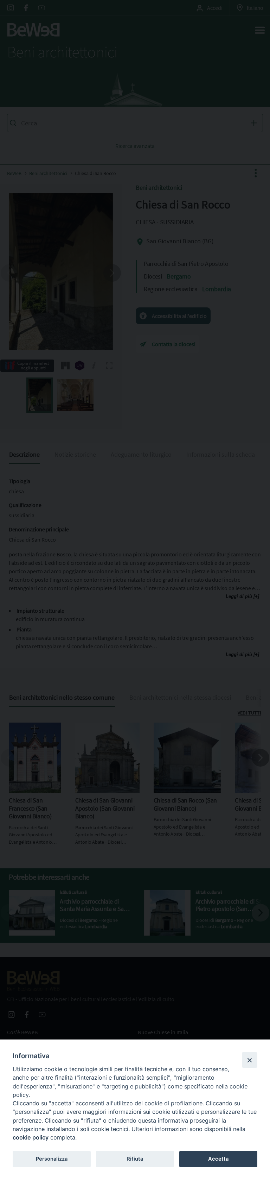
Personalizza (52, 1159)
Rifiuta (135, 1159)
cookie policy (31, 1137)
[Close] (249, 1060)
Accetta (218, 1159)
